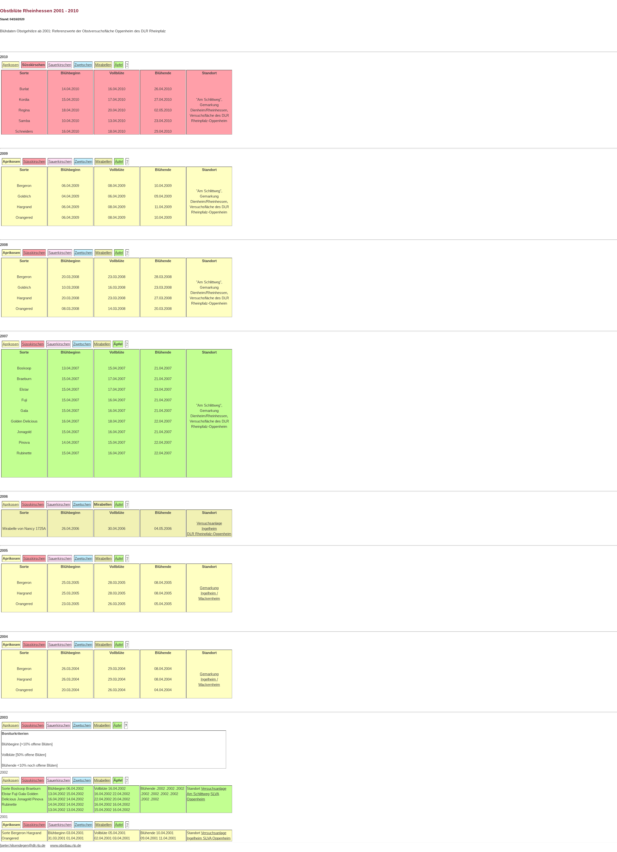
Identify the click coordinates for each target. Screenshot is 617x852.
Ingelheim (195, 838)
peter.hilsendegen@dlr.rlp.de (23, 845)
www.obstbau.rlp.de (65, 845)
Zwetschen (83, 65)
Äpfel (119, 65)
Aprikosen (11, 65)
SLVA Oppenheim (217, 838)
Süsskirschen (34, 162)
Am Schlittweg (198, 794)
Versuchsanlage (213, 789)
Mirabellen (103, 65)
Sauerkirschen (59, 65)
